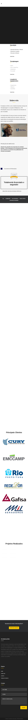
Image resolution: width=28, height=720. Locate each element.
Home (2, 671)
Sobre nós (3, 673)
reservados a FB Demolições (17, 718)
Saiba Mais (12, 56)
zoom (11, 314)
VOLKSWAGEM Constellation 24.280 (14, 308)
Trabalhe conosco (4, 678)
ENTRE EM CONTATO (14, 627)
